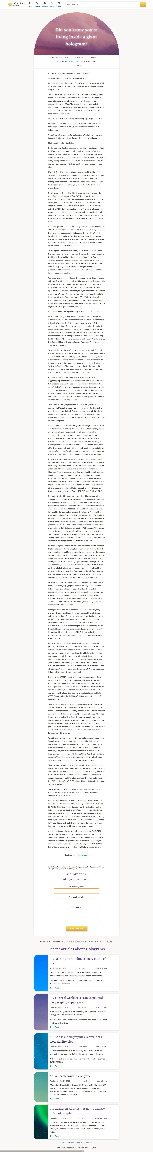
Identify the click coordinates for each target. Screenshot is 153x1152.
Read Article (55, 988)
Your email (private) (76, 897)
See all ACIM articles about (76, 1143)
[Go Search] (143, 4)
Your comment (76, 907)
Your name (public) (76, 887)
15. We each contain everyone (70, 1076)
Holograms (82, 855)
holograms (76, 66)
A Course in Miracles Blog (70, 61)
